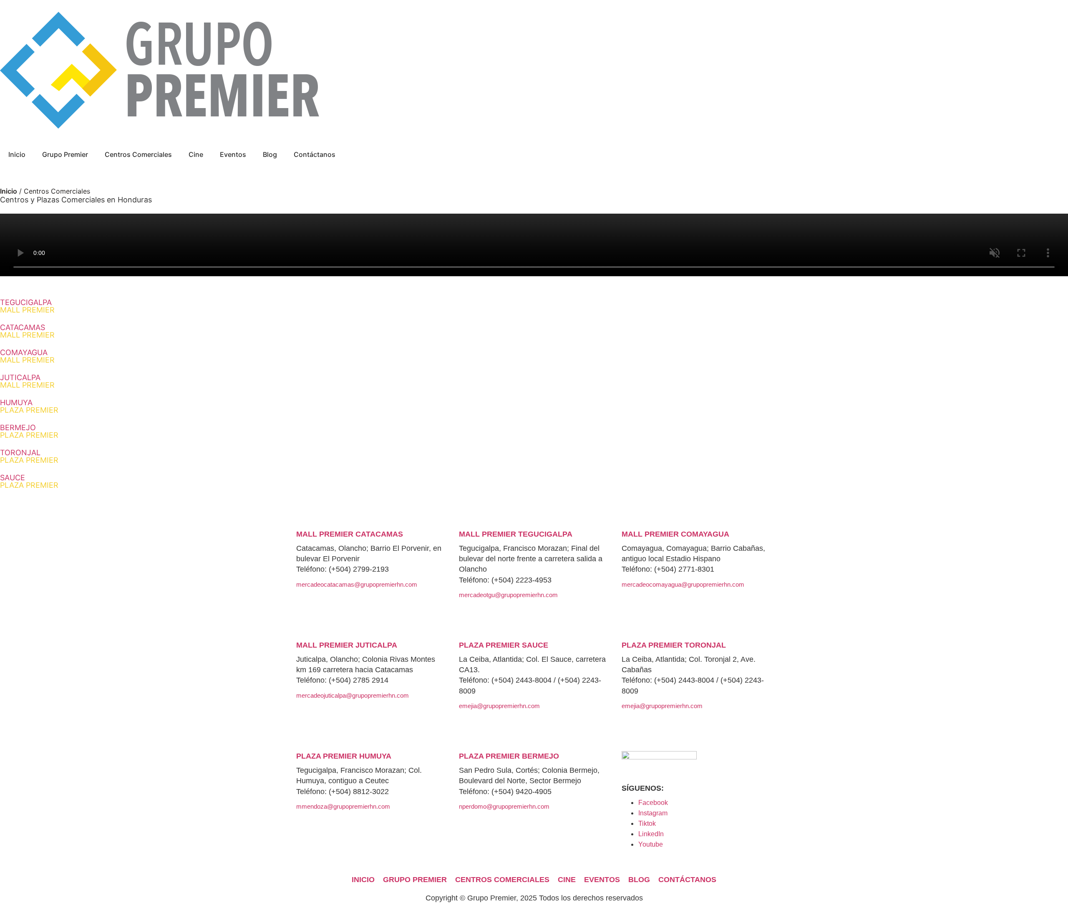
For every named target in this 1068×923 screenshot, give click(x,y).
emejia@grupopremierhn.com (499, 705)
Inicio (16, 154)
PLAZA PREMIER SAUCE (503, 645)
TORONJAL (29, 456)
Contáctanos (314, 154)
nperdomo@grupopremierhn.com (504, 806)
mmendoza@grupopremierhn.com (343, 806)
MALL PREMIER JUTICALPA (346, 645)
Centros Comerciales (138, 154)
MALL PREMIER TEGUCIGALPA (515, 534)
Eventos (233, 154)
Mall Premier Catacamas (349, 534)
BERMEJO (29, 431)
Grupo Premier (65, 154)
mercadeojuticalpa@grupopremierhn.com (352, 695)
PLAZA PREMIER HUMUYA (343, 756)
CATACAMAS (27, 331)
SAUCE (29, 481)
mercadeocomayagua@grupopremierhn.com (683, 584)
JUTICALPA (27, 381)
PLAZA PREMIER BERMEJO (509, 756)
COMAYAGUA (27, 356)
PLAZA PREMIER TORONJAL (674, 645)
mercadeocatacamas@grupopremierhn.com (356, 584)
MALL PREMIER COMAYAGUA (675, 534)
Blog (270, 154)
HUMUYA (29, 406)
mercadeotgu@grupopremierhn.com (508, 594)
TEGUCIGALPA (27, 306)
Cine (196, 154)
